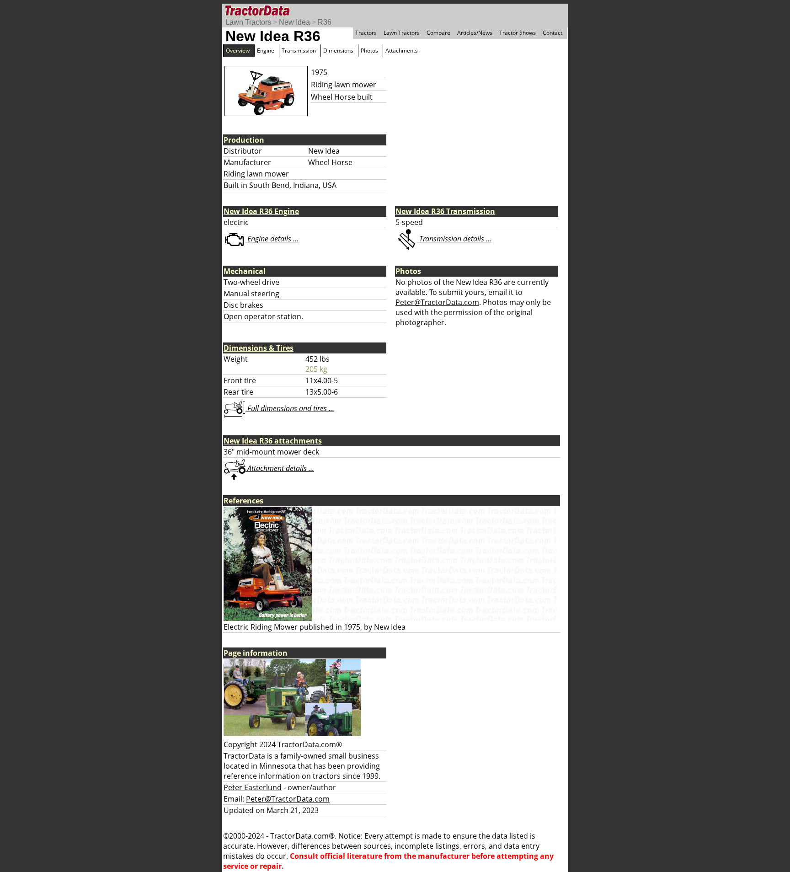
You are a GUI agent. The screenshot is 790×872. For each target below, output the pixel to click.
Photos (369, 50)
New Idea (294, 22)
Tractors (366, 33)
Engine (265, 50)
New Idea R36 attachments (273, 441)
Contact (552, 33)
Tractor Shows (517, 33)
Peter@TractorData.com (437, 302)
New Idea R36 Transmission (445, 211)
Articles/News (474, 33)
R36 (324, 22)
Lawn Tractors (248, 22)
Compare (438, 33)
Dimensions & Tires (259, 348)
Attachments (401, 50)
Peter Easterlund (253, 787)
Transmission (299, 50)
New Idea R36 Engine (261, 211)
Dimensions (338, 50)
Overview (238, 50)
